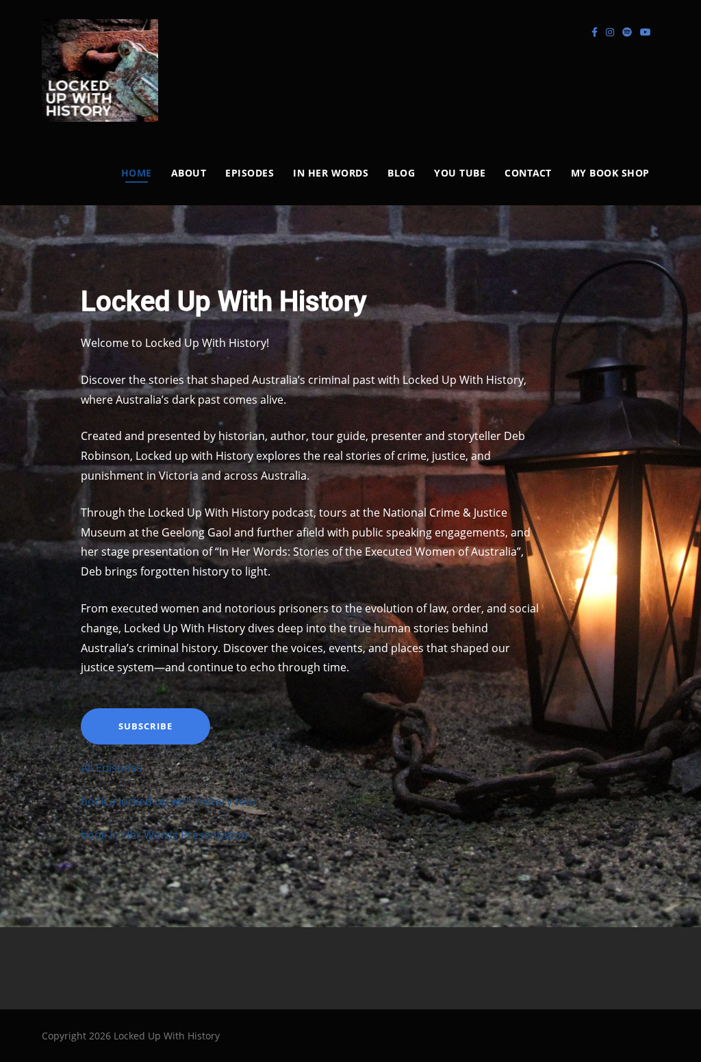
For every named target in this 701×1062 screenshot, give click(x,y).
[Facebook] (594, 32)
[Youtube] (645, 32)
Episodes (249, 172)
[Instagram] (610, 32)
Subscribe (145, 726)
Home (136, 172)
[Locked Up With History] (100, 70)
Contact (528, 172)
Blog (401, 172)
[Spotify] (627, 32)
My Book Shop (610, 172)
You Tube (459, 172)
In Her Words (330, 172)
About (189, 172)
